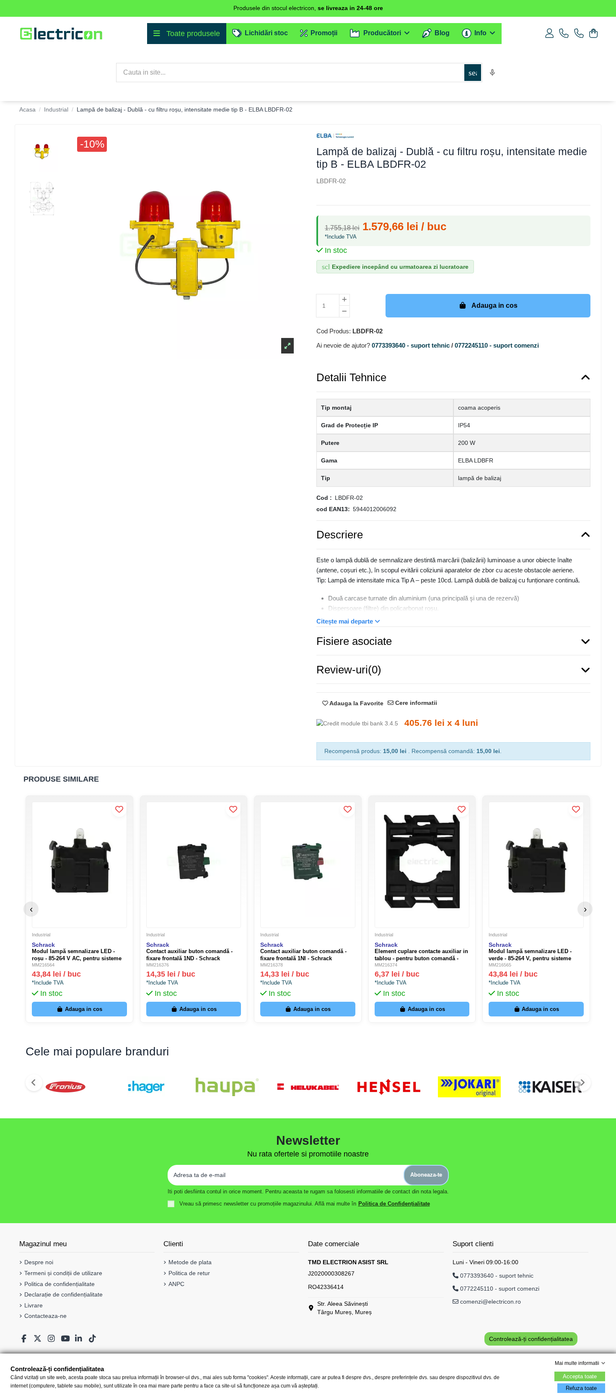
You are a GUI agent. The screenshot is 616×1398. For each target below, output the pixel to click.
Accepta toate (580, 1376)
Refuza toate (581, 1388)
